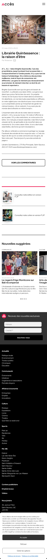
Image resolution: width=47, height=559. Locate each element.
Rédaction (8, 60)
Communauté (6, 250)
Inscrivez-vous (23, 337)
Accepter (23, 537)
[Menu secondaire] (43, 4)
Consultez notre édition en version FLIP (28, 196)
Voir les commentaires (23, 162)
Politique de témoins (14, 556)
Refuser (23, 544)
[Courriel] (14, 60)
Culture (42, 250)
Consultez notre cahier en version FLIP (30, 215)
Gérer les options (23, 551)
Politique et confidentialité (30, 556)
